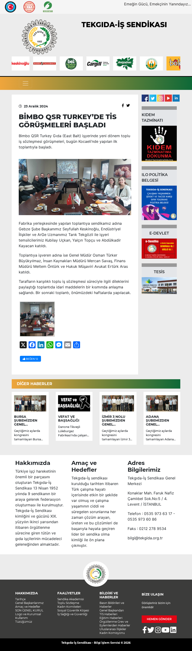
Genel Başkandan (112, 610)
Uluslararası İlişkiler (113, 629)
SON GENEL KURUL (29, 610)
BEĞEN (31, 358)
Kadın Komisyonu (112, 633)
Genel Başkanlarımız (29, 603)
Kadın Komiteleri (69, 606)
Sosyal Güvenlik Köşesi (73, 610)
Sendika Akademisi (70, 599)
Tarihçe (20, 599)
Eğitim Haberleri (111, 618)
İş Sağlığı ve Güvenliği (72, 614)
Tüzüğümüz (23, 621)
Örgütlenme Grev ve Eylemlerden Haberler (115, 623)
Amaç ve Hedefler (27, 606)
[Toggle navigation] (25, 83)
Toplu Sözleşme (68, 603)
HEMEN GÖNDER (159, 619)
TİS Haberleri (108, 614)
